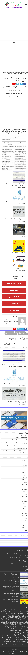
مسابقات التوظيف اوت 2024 (16, 637)
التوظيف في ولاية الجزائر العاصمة (14, 612)
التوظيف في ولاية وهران (11, 626)
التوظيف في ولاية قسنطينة (17, 624)
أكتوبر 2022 (24, 496)
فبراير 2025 (24, 474)
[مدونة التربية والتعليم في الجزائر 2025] (14, 5)
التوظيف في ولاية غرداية (9, 623)
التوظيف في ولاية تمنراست (13, 621)
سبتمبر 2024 (24, 486)
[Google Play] (12, 650)
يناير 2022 (25, 508)
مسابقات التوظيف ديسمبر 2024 (11, 333)
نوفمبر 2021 (24, 513)
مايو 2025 (25, 467)
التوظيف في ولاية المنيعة (20, 332)
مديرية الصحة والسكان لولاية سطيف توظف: (9, 343)
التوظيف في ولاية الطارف (10, 615)
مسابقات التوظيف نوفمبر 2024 (11, 644)
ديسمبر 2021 (24, 511)
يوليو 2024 (25, 491)
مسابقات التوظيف (18, 72)
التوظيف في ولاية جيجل (10, 622)
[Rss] (18, 650)
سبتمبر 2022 (24, 499)
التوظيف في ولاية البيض (10, 611)
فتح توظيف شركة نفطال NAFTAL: (18, 252)
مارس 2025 (24, 472)
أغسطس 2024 (24, 489)
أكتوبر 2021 (24, 515)
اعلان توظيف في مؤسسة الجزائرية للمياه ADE (15, 201)
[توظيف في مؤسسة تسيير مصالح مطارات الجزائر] (19, 229)
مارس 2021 (24, 523)
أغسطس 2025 (24, 460)
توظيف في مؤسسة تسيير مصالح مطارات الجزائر (15, 236)
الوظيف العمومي (10, 72)
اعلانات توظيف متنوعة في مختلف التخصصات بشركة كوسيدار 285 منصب (15, 402)
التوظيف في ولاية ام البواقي (14, 617)
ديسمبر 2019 (24, 527)
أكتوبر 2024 (24, 484)
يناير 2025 (25, 477)
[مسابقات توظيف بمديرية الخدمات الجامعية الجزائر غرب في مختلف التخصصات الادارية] (19, 177)
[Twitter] (15, 650)
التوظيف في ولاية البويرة (19, 611)
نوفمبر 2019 (24, 530)
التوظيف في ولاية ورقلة (22, 626)
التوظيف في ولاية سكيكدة (18, 623)
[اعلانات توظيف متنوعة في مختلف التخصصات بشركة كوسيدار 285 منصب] (19, 211)
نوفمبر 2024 (24, 482)
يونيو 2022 (25, 503)
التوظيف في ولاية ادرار (24, 609)
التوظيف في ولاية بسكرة (17, 619)
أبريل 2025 (24, 470)
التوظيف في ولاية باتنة (21, 618)
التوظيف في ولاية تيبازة (19, 622)
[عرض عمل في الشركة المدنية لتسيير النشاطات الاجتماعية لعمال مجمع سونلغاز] (19, 262)
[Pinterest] (13, 650)
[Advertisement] (14, 25)
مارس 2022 (24, 506)
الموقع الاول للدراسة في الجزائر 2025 (15, 627)
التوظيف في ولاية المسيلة (17, 616)
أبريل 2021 (24, 520)
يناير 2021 (25, 525)
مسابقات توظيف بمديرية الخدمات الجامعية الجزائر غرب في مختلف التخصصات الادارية (14, 365)
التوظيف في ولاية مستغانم (7, 624)
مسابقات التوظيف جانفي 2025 (15, 638)
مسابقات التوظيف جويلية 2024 (17, 641)
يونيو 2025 (25, 465)
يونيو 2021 (25, 518)
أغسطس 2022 (24, 501)
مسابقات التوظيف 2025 (23, 333)
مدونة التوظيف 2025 (9, 332)
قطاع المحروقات (14, 310)
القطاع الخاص (14, 303)
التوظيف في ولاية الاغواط (15, 609)
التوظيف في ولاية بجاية (12, 618)
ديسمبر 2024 (24, 479)
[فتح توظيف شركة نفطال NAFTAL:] (19, 246)
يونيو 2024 (25, 494)
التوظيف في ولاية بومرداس (7, 619)
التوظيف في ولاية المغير (7, 616)
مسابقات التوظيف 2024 (14, 283)
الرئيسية (25, 72)
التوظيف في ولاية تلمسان (23, 621)
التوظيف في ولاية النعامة (23, 617)
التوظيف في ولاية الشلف (20, 615)
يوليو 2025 (25, 462)
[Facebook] (16, 650)
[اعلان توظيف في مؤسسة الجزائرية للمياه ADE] (19, 195)
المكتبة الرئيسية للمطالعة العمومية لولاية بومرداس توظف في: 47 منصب (17, 339)
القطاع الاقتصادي (14, 297)
